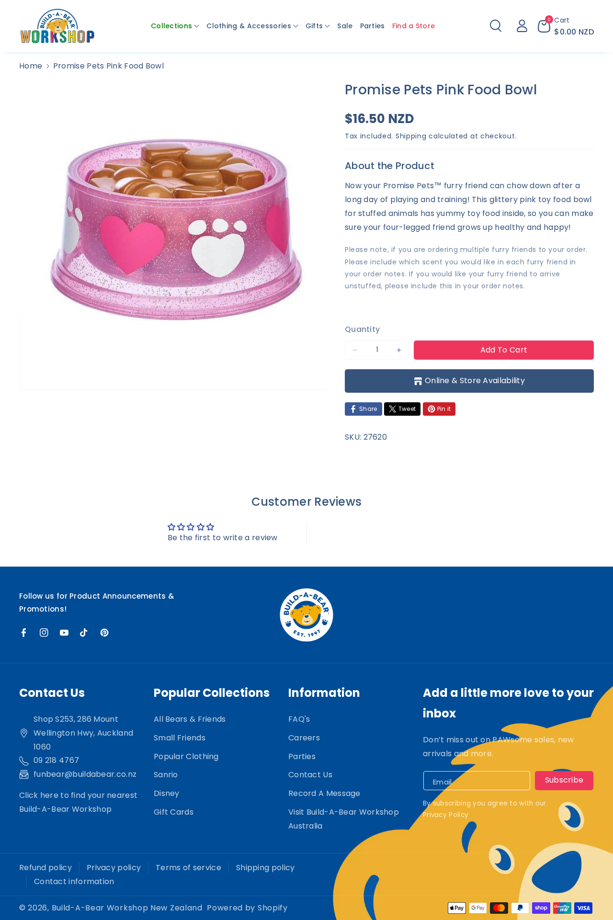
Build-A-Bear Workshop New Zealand (127, 907)
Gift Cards (173, 812)
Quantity (362, 329)
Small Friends (179, 737)
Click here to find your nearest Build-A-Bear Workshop (78, 802)
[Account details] (522, 25)
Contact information (74, 881)
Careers (304, 737)
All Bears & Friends (190, 719)
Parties (302, 756)
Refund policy (45, 867)
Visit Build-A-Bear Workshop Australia (343, 818)
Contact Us (310, 774)
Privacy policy (114, 867)
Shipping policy (265, 867)
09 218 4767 (56, 760)
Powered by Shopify (247, 907)
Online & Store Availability (475, 380)
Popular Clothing (186, 756)
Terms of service (188, 867)
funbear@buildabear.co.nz (85, 774)
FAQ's (299, 719)
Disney (167, 793)
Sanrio (166, 774)
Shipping (411, 136)
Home (30, 65)
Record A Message (324, 793)
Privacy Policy (445, 814)
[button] (175, 26)
